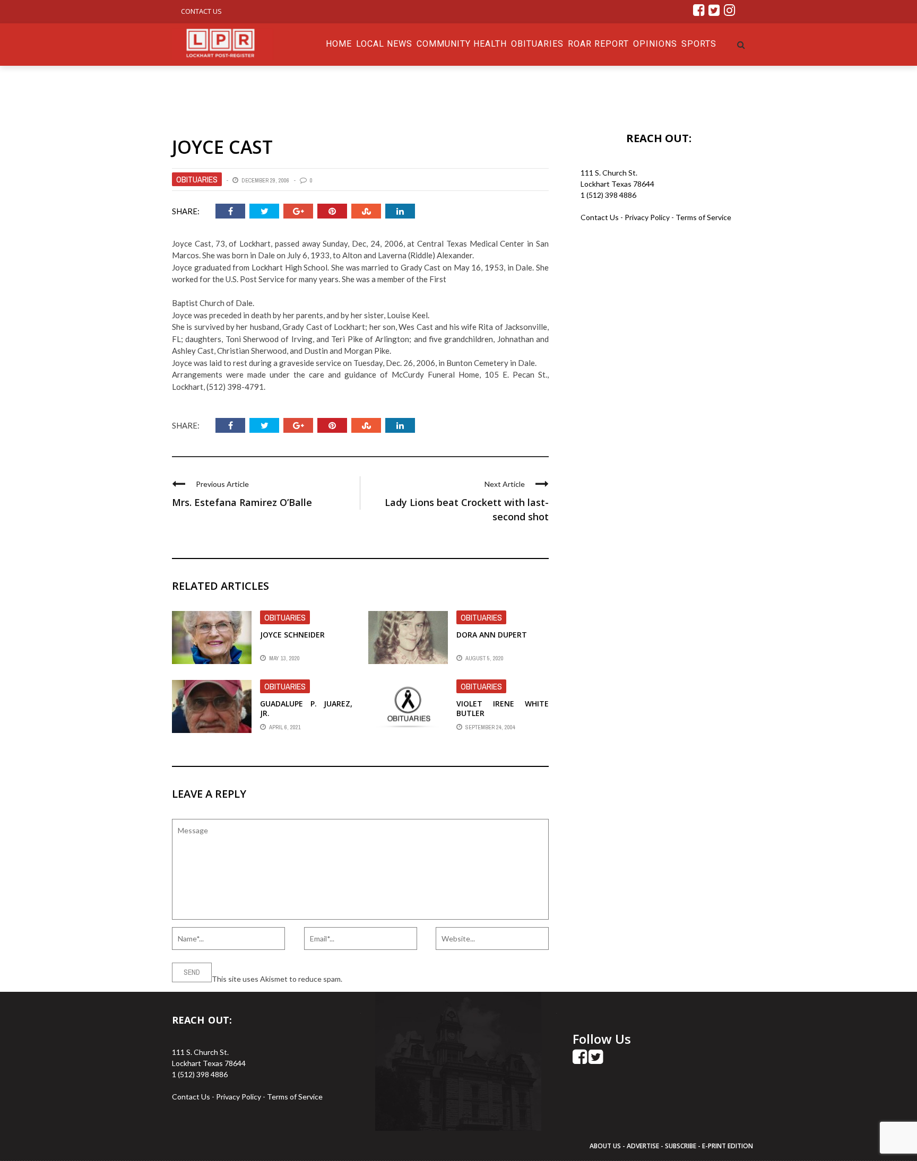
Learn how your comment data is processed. (416, 978)
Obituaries (537, 44)
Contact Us (201, 11)
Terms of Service (703, 217)
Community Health (462, 44)
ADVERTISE (643, 1145)
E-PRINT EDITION (727, 1145)
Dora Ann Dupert (491, 635)
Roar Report (598, 44)
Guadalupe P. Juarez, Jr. (306, 708)
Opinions (655, 44)
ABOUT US (606, 1145)
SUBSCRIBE (681, 1145)
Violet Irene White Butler (502, 708)
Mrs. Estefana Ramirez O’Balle (242, 502)
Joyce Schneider (292, 635)
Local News (384, 44)
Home (339, 44)
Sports (698, 44)
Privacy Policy (648, 217)
